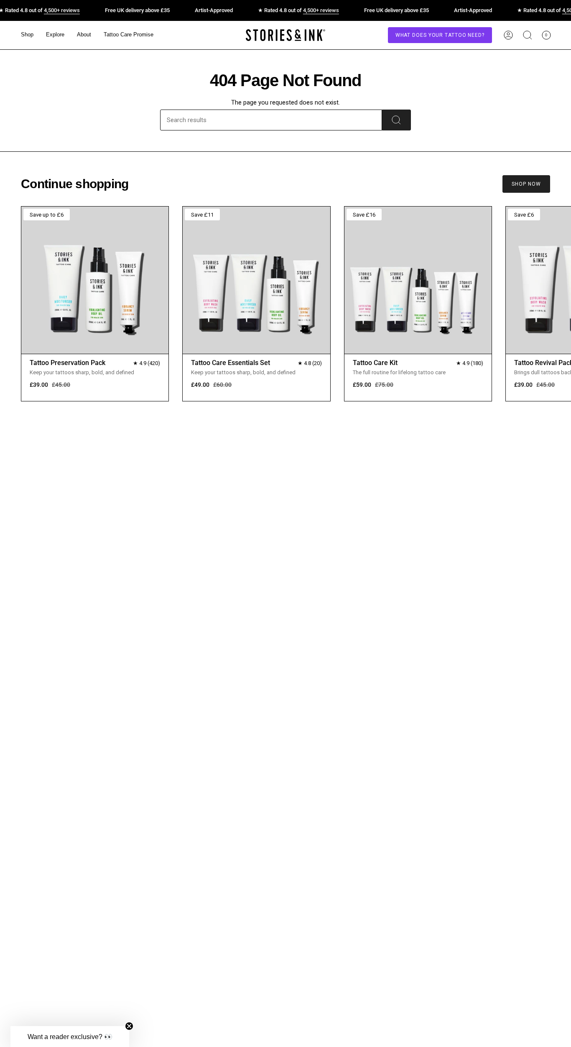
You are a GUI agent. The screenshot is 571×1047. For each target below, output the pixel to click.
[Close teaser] (129, 1026)
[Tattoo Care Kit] (418, 280)
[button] (27, 35)
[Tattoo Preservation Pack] (94, 280)
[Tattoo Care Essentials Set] (256, 280)
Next (558, 279)
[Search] (396, 120)
